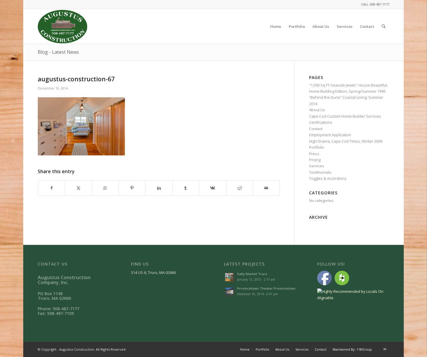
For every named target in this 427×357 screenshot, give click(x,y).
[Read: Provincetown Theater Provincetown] (229, 291)
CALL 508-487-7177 (375, 4)
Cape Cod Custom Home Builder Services (345, 116)
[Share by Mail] (266, 187)
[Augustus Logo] (62, 26)
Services (316, 165)
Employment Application (330, 134)
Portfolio (316, 147)
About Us (317, 109)
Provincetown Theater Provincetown (266, 288)
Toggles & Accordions (328, 178)
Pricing (315, 159)
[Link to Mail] (385, 349)
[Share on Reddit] (239, 187)
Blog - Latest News (58, 52)
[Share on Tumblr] (186, 187)
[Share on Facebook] (51, 187)
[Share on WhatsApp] (105, 187)
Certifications (320, 122)
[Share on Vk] (212, 187)
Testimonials (320, 172)
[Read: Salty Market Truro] (229, 277)
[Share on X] (78, 187)
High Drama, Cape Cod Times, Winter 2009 (345, 141)
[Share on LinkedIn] (159, 187)
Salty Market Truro (252, 274)
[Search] (383, 26)
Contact (315, 128)
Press (314, 153)
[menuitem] (275, 26)
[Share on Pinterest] (132, 187)
